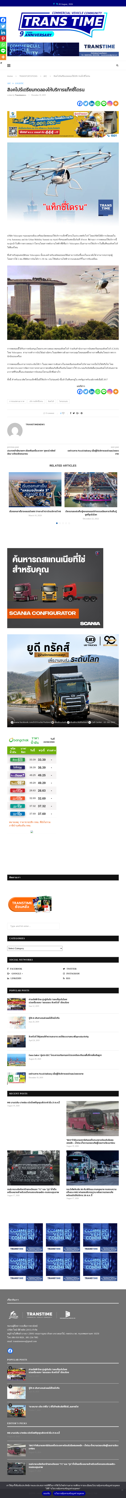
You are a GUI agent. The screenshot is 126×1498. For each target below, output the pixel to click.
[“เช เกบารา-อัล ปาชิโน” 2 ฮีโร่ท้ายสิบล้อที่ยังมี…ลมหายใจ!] (16, 1411)
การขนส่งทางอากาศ (16, 401)
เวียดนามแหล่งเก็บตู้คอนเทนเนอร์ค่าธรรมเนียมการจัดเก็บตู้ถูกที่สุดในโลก (91, 513)
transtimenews (20, 95)
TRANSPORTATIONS (28, 76)
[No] (122, 1489)
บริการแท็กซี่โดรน (36, 401)
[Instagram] (109, 103)
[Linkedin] (91, 103)
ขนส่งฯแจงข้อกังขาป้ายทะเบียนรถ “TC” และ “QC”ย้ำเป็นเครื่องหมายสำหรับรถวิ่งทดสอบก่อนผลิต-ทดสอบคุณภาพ (33, 1191)
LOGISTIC (19, 83)
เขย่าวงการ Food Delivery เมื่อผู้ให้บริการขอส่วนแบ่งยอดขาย (56, 1073)
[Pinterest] (3, 38)
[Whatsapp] (97, 103)
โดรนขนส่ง (63, 401)
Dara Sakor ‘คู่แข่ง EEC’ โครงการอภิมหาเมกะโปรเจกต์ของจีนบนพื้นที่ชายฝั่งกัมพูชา (65, 1055)
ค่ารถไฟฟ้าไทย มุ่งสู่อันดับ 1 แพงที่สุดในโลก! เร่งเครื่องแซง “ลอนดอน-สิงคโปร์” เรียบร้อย (49, 1001)
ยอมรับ (46, 1493)
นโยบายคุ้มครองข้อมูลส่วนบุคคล (69, 1493)
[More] (115, 103)
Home (10, 76)
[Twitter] (86, 103)
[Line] (103, 103)
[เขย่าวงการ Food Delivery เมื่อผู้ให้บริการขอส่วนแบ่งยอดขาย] (16, 1078)
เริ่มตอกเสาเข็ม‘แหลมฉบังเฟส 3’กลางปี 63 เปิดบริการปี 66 (35, 511)
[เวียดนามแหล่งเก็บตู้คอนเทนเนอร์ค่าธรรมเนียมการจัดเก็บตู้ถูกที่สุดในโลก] (91, 489)
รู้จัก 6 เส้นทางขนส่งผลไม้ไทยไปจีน (44, 1018)
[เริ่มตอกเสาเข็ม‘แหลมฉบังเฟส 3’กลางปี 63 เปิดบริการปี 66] (35, 489)
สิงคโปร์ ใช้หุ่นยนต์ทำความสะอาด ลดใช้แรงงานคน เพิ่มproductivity (59, 1036)
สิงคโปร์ (51, 401)
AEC (45, 76)
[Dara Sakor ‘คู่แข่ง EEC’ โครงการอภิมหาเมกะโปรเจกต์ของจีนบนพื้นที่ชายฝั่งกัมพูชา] (16, 1060)
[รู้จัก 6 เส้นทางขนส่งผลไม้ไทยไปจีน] (16, 1023)
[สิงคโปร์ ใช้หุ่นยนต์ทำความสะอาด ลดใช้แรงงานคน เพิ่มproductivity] (16, 1041)
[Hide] (1, 63)
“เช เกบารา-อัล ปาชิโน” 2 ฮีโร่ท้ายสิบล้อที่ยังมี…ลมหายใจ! (53, 1406)
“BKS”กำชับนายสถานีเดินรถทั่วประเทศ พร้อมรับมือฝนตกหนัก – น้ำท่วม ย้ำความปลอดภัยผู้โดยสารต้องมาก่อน (90, 1142)
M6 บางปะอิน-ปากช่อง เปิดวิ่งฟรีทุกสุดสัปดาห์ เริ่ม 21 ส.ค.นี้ (33, 1102)
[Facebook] (80, 103)
